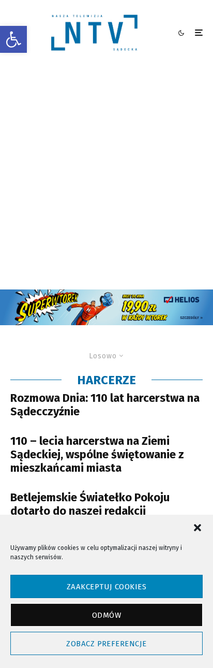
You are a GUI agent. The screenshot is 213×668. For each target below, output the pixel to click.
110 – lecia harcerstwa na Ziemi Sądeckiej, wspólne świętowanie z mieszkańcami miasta (97, 454)
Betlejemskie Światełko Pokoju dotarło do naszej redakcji (90, 504)
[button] (13, 39)
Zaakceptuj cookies (106, 586)
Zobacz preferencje (106, 643)
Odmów (106, 615)
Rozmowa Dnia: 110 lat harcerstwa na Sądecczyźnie (105, 404)
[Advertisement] (106, 177)
